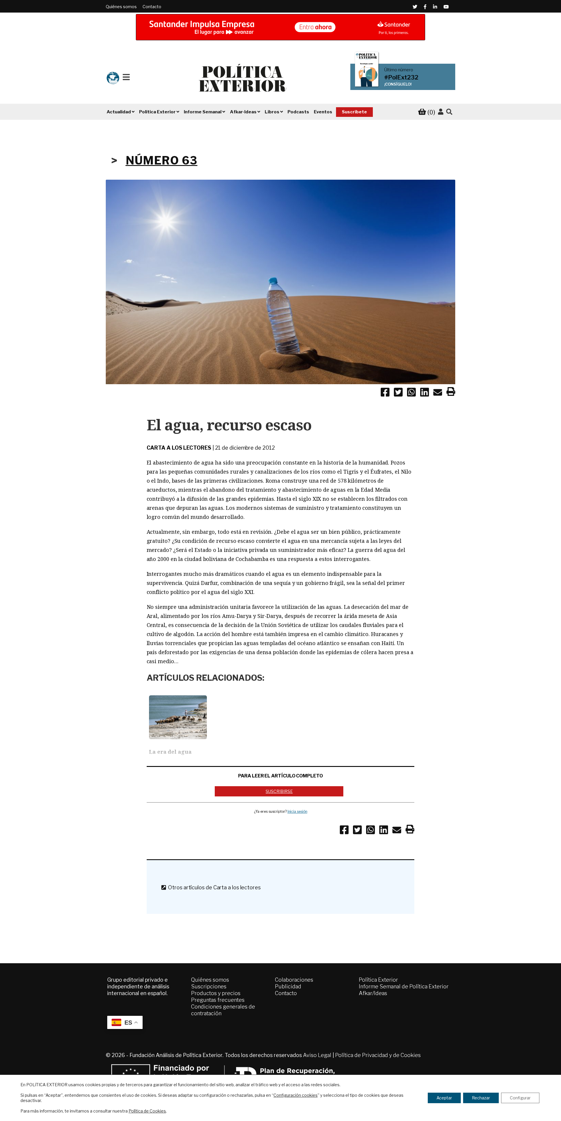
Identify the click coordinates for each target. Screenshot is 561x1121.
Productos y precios (215, 993)
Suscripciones (208, 986)
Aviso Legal (317, 1055)
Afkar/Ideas (373, 993)
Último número (398, 69)
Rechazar (481, 1097)
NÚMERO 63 (162, 160)
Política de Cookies (147, 1110)
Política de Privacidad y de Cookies (378, 1055)
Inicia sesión (297, 811)
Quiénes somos (121, 6)
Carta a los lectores (179, 448)
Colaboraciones (294, 980)
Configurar (520, 1097)
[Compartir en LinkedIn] (424, 393)
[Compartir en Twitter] (398, 393)
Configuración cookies (295, 1095)
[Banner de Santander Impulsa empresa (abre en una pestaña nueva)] (280, 27)
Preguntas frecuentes (218, 1000)
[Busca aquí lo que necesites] (449, 112)
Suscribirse (279, 791)
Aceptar (444, 1097)
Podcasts (298, 112)
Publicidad (288, 986)
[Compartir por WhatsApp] (411, 393)
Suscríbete (354, 112)
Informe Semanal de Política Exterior (404, 986)
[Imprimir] (450, 392)
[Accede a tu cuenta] (440, 111)
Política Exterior (378, 980)
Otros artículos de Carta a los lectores (213, 887)
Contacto (152, 6)
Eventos (323, 112)
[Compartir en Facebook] (385, 393)
